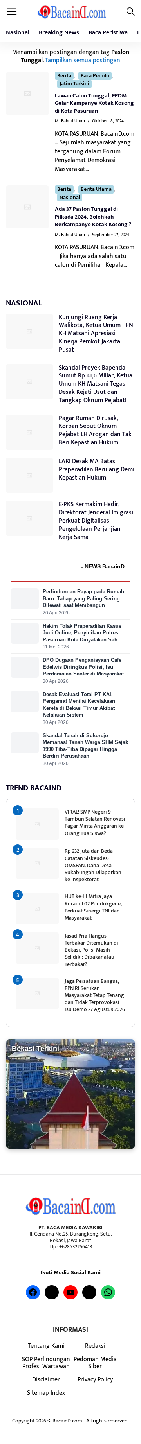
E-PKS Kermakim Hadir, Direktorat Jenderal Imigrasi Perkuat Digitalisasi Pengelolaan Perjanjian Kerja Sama (96, 520)
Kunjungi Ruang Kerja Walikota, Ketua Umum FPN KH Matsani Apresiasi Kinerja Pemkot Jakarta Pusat (96, 333)
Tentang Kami (46, 1346)
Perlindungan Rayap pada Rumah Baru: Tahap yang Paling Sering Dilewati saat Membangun (83, 598)
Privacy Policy (95, 1379)
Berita (64, 76)
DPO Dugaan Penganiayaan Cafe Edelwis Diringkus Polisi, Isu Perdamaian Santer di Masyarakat (83, 667)
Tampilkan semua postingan (82, 60)
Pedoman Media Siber (95, 1362)
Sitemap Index (46, 1393)
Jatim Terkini (74, 84)
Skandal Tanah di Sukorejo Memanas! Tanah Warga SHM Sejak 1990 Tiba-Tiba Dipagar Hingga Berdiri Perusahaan (85, 746)
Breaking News (59, 32)
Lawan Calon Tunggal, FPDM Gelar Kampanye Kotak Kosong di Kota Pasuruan (94, 103)
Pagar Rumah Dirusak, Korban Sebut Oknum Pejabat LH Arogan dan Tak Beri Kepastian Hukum (95, 430)
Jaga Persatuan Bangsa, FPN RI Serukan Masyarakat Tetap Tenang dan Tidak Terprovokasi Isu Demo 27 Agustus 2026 (95, 995)
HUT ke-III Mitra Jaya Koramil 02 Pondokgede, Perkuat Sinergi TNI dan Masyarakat (93, 907)
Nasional (17, 32)
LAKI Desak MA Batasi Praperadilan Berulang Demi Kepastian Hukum (96, 469)
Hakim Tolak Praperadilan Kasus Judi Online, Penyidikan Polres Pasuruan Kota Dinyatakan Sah (82, 633)
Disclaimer (46, 1379)
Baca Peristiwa (108, 32)
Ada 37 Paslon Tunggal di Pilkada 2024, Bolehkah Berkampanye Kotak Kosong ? (93, 216)
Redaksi (95, 1346)
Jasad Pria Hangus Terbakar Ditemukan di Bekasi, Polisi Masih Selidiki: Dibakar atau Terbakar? (91, 950)
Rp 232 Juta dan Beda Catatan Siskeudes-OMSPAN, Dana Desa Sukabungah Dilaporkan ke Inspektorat (93, 865)
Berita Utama (96, 189)
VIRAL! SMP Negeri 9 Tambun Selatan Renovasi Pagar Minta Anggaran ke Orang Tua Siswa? (95, 822)
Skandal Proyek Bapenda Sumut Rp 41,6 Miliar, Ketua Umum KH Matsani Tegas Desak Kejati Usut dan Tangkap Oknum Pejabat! (95, 384)
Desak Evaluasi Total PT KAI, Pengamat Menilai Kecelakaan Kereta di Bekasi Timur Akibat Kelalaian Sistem (79, 704)
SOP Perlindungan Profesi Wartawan (46, 1362)
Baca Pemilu (95, 76)
